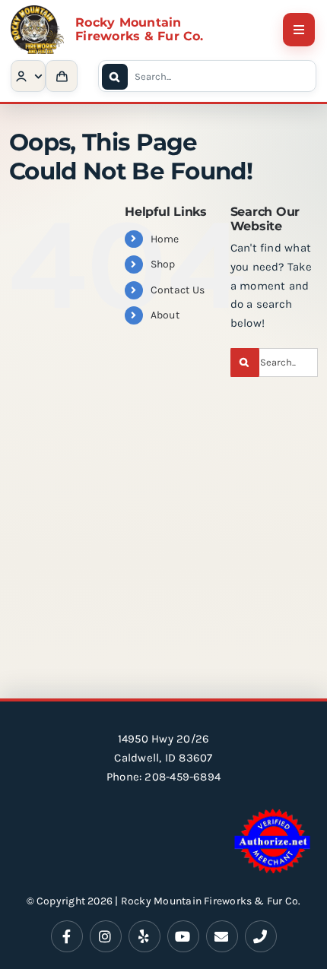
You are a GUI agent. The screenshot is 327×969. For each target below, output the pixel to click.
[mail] (222, 936)
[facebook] (67, 936)
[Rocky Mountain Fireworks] (37, 10)
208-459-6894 (182, 777)
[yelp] (144, 936)
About (165, 315)
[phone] (261, 936)
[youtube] (183, 936)
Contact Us (178, 289)
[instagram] (106, 936)
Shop (163, 264)
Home (165, 239)
